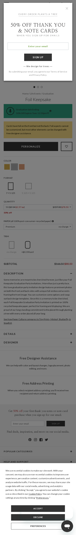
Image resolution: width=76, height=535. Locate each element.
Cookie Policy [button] (35, 493)
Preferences (38, 526)
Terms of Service (59, 71)
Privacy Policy (39, 75)
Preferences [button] (42, 497)
